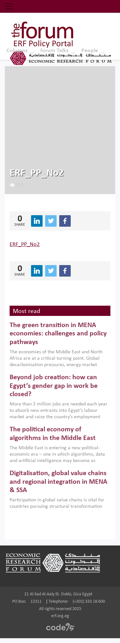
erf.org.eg (60, 616)
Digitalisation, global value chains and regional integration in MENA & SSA (58, 482)
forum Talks (54, 51)
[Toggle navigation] (9, 6)
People (89, 51)
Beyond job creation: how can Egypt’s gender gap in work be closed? (54, 386)
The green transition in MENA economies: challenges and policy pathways (58, 334)
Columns (17, 51)
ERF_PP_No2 (25, 244)
